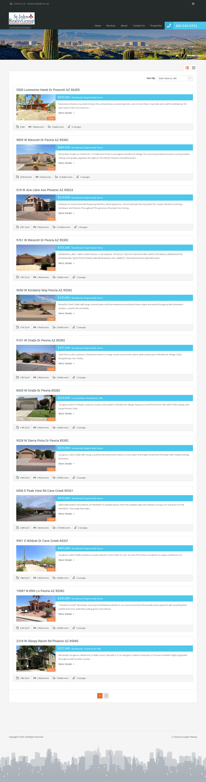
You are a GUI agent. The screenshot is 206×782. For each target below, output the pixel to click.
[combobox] (175, 78)
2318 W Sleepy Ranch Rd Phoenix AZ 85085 (47, 641)
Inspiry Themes (190, 737)
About (124, 25)
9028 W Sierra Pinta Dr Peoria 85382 (42, 440)
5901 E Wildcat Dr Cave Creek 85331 (42, 541)
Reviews (110, 25)
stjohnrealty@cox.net (38, 3)
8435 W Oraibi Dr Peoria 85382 (38, 390)
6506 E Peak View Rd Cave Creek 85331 (44, 491)
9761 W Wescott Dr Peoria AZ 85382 (42, 240)
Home (98, 25)
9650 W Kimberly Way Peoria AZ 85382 (44, 290)
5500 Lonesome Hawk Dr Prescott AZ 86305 (48, 90)
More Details (65, 112)
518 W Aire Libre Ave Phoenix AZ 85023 (44, 190)
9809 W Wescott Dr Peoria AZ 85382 (42, 140)
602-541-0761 (186, 26)
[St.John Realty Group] (22, 20)
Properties (156, 25)
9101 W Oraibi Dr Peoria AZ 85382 (40, 340)
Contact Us (139, 25)
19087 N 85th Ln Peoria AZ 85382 (40, 591)
